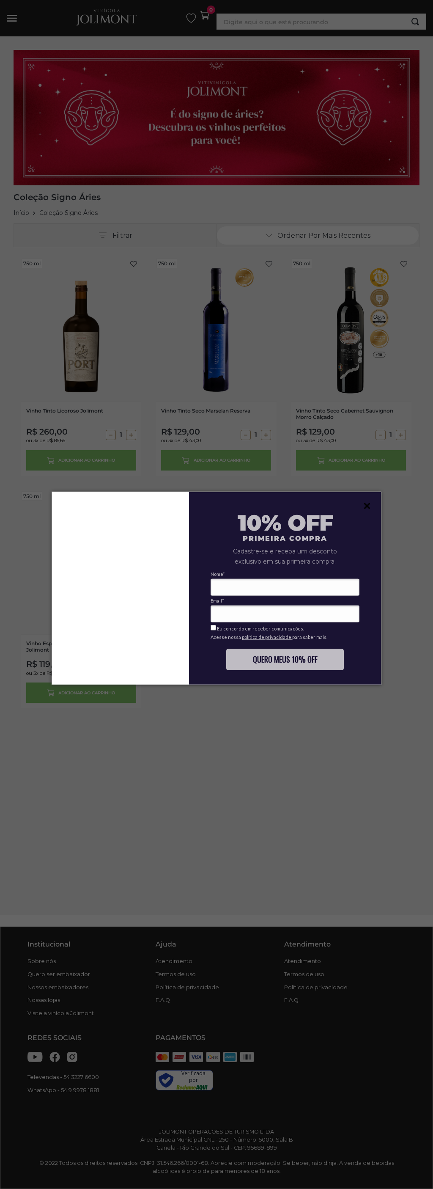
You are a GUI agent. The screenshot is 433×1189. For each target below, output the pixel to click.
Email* (217, 600)
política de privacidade (267, 637)
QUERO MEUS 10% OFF (285, 658)
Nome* (218, 574)
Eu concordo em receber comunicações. (260, 628)
